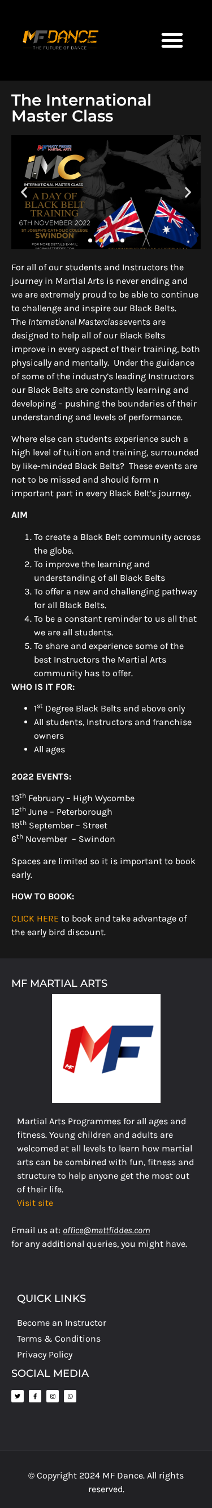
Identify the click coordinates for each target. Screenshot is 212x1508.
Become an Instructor (61, 1322)
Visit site (35, 1202)
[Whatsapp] (70, 1396)
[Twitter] (17, 1396)
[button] (172, 40)
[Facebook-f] (35, 1396)
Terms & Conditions (59, 1338)
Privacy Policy (44, 1354)
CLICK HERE (35, 918)
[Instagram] (52, 1396)
